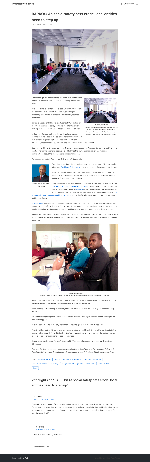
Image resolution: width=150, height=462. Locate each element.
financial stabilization (40, 364)
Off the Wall (129, 4)
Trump (35, 368)
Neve (97, 458)
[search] (137, 3)
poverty (80, 364)
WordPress (115, 458)
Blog (120, 4)
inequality (54, 364)
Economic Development (92, 359)
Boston (57, 359)
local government (67, 364)
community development (72, 359)
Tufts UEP (37, 24)
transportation (104, 364)
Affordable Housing (44, 359)
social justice (90, 364)
